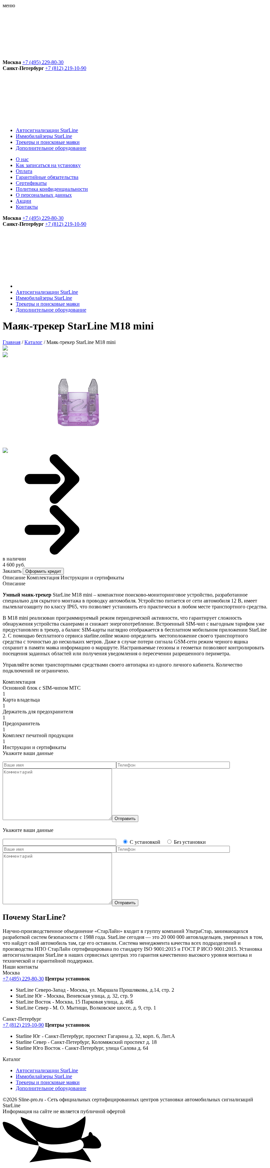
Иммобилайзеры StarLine (44, 136)
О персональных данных (44, 195)
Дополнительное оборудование (51, 148)
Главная (11, 342)
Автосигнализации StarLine (47, 130)
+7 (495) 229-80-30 (43, 62)
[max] (152, 56)
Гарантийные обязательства (47, 177)
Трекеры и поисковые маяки (48, 142)
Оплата (24, 171)
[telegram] (52, 56)
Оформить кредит (43, 571)
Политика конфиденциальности (52, 189)
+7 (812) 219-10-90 (65, 68)
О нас (22, 159)
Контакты (27, 207)
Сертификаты (31, 183)
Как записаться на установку (48, 165)
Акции (23, 201)
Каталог (33, 342)
